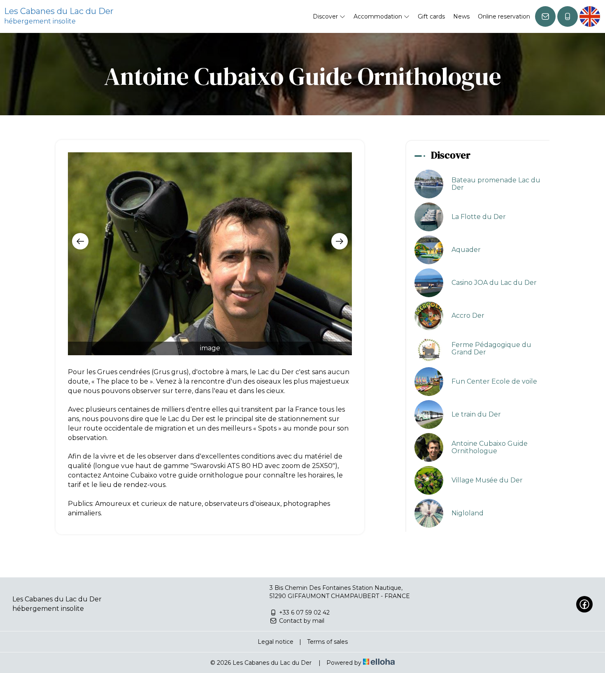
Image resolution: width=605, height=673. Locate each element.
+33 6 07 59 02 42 (304, 612)
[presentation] (80, 241)
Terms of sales (327, 641)
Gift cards (431, 16)
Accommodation (379, 16)
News (461, 16)
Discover (326, 16)
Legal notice (275, 641)
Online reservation (504, 16)
